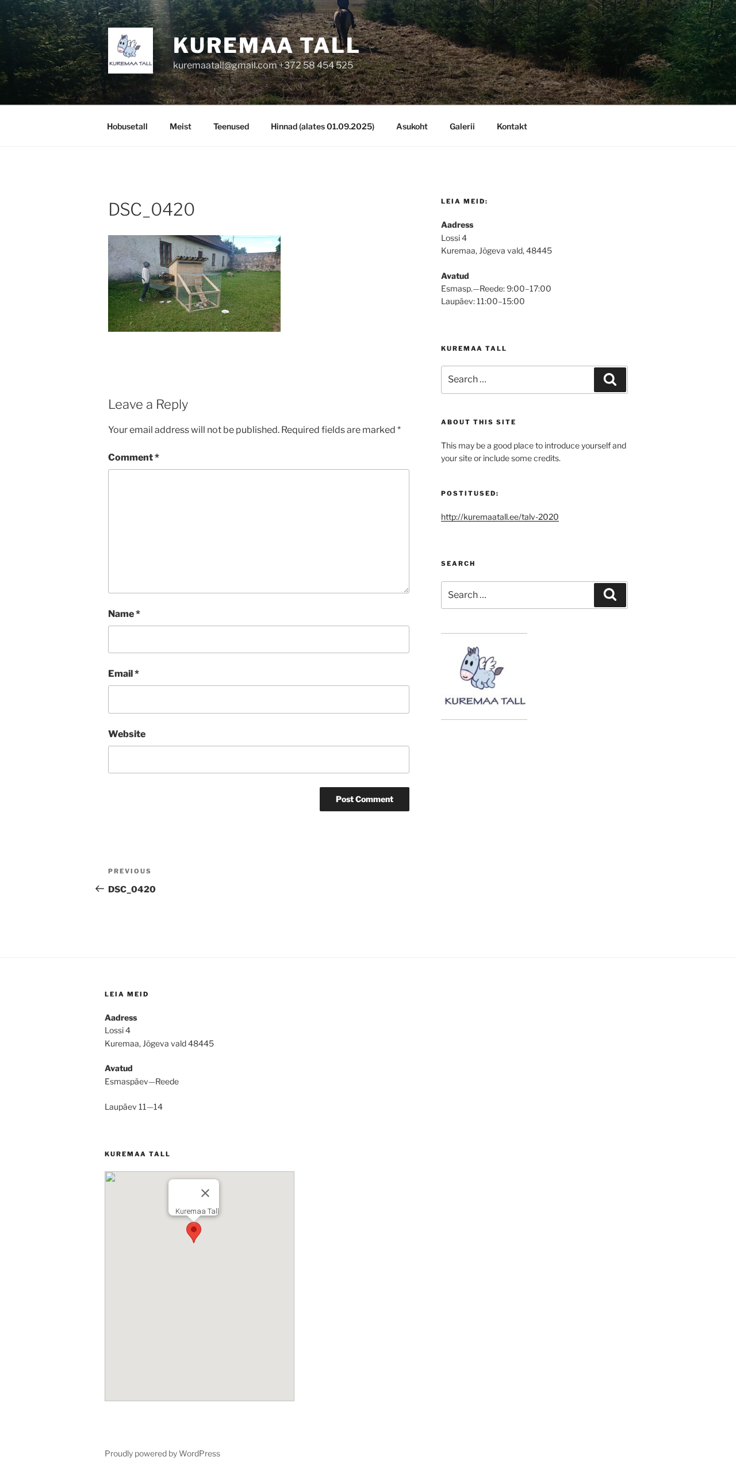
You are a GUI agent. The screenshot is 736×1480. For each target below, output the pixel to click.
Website (126, 734)
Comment (133, 457)
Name (124, 613)
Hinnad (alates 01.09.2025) (322, 126)
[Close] (205, 1193)
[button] (193, 1232)
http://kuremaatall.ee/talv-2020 (500, 517)
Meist (180, 126)
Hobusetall (127, 126)
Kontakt (512, 126)
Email (123, 673)
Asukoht (412, 126)
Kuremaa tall (267, 45)
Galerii (462, 126)
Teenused (231, 126)
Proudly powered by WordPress (162, 1453)
